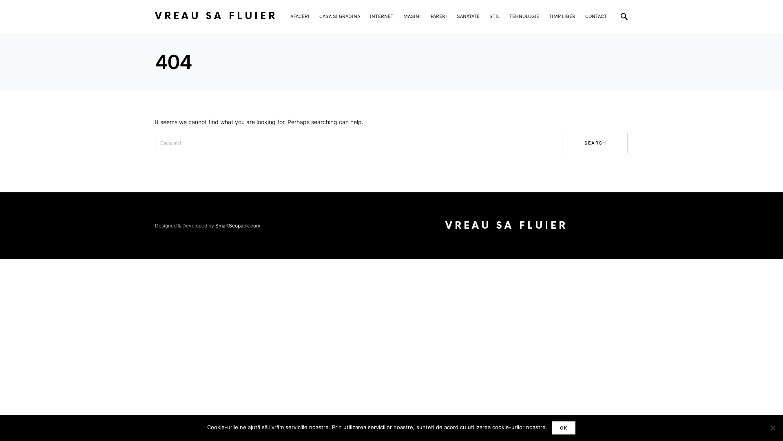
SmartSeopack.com (237, 226)
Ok (563, 428)
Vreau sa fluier (216, 16)
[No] (773, 428)
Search (595, 143)
